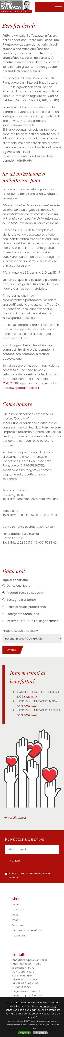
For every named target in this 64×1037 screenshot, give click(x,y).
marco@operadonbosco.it (20, 388)
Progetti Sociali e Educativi (25, 593)
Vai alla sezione (17, 817)
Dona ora (17, 925)
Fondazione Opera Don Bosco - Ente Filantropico (18, 7)
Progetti (16, 920)
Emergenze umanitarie (23, 614)
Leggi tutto (30, 696)
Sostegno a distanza (21, 600)
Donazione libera (18, 586)
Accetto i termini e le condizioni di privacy (29, 875)
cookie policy (48, 1006)
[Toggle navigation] (58, 7)
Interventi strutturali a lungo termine (32, 621)
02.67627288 (10, 383)
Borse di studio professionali (26, 607)
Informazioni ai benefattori (27, 930)
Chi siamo (17, 909)
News (14, 914)
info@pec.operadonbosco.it (28, 995)
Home (15, 904)
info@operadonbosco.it (25, 991)
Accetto (24, 1032)
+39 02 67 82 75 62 (27, 979)
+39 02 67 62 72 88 (27, 983)
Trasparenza (18, 935)
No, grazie (40, 1032)
